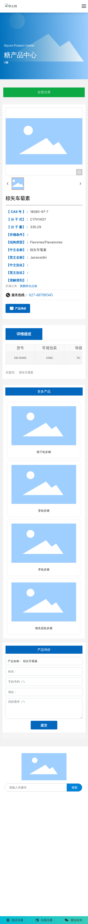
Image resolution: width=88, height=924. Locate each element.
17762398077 (13, 834)
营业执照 (43, 907)
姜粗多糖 (44, 510)
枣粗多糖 (44, 569)
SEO (54, 907)
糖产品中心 (20, 55)
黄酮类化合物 (28, 286)
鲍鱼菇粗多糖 (43, 628)
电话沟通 (17, 920)
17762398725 (13, 843)
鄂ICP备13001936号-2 (19, 907)
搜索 (74, 787)
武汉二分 (39, 913)
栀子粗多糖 (44, 452)
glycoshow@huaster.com (30, 866)
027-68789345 (41, 295)
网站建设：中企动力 (17, 913)
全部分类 (44, 92)
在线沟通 (46, 920)
